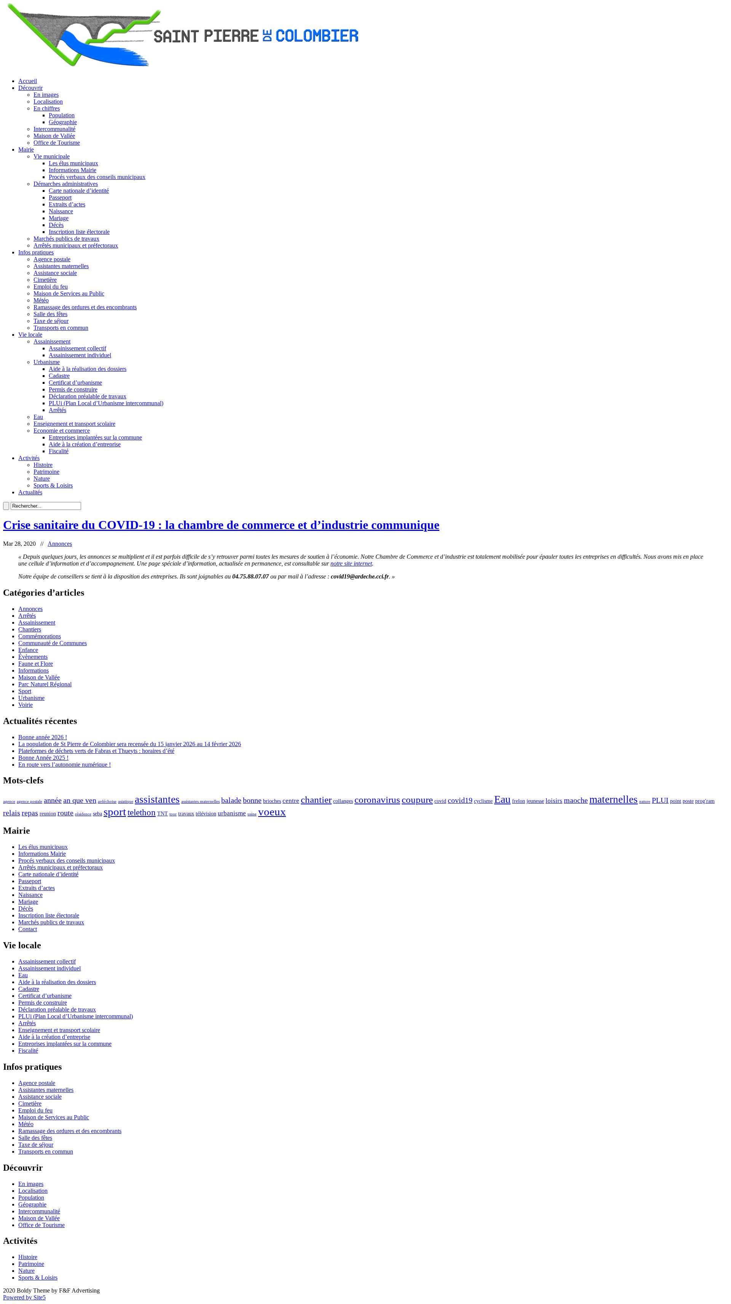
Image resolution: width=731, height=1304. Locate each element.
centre (291, 800)
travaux (186, 813)
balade (231, 800)
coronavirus (377, 799)
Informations (33, 670)
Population (62, 115)
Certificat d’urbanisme (75, 382)
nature (644, 801)
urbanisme (232, 813)
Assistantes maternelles (61, 266)
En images (46, 94)
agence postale (29, 801)
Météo (41, 300)
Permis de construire (73, 389)
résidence (83, 814)
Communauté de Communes (52, 643)
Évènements (33, 657)
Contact (27, 929)
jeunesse (535, 801)
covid (440, 801)
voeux (272, 811)
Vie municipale (52, 156)
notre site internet (351, 563)
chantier (316, 799)
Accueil (27, 81)
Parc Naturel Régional (45, 684)
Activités (29, 458)
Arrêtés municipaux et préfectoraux (76, 245)
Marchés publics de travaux (66, 238)
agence (9, 801)
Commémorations (39, 636)
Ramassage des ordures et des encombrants (85, 307)
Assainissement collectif (77, 348)
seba (97, 813)
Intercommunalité (54, 129)
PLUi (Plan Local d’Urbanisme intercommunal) (106, 403)
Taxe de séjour (51, 321)
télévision (206, 813)
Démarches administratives (66, 184)
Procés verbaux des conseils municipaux (97, 177)
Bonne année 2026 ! (42, 737)
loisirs (554, 800)
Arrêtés (57, 410)
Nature (42, 478)
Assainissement (52, 341)
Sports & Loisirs (53, 485)
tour (173, 814)
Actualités (30, 492)
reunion (48, 813)
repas (30, 813)
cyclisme (483, 801)
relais (11, 813)
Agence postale (52, 259)
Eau (38, 417)
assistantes (157, 799)
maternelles (613, 799)
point (675, 801)
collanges (343, 801)
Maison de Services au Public (69, 293)
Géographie (63, 122)
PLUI (660, 800)
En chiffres (47, 108)
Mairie (26, 149)
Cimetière (45, 279)
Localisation (48, 101)
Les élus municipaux (73, 163)
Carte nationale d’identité (79, 190)
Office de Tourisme (57, 142)
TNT (162, 813)
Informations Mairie (72, 170)
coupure (417, 799)
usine (252, 814)
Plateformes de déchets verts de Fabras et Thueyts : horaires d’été (96, 751)
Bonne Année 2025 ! (43, 757)
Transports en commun (61, 327)
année (53, 800)
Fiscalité (59, 451)
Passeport (60, 197)
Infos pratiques (36, 252)
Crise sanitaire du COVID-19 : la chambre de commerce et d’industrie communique (221, 525)
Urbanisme (47, 362)
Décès (56, 225)
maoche (576, 800)
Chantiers (29, 629)
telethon (142, 812)
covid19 (460, 800)
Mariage (59, 218)
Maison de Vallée (54, 136)
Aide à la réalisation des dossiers (87, 369)
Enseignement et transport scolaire (74, 423)
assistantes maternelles (200, 801)
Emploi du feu (51, 286)
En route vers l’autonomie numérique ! (64, 764)
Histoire (43, 465)
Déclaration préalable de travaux (87, 396)
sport (115, 811)
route (65, 813)
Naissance (61, 211)
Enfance (28, 650)
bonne (252, 800)
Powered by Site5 (24, 1297)
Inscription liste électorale (79, 232)
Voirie (25, 705)
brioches (272, 801)
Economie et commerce (62, 430)
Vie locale (30, 334)
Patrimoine (46, 471)
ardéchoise (107, 801)
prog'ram (705, 801)
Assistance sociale (55, 273)
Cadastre (59, 375)
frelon (518, 801)
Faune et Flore (35, 663)
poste (688, 801)
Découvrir (30, 88)
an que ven (79, 800)
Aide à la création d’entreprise (85, 444)
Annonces (60, 543)
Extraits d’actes (67, 204)
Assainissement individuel (80, 355)
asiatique (125, 801)
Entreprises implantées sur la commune (95, 437)
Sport (24, 691)
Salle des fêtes (50, 314)
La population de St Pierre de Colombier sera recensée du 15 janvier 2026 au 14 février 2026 (129, 744)
